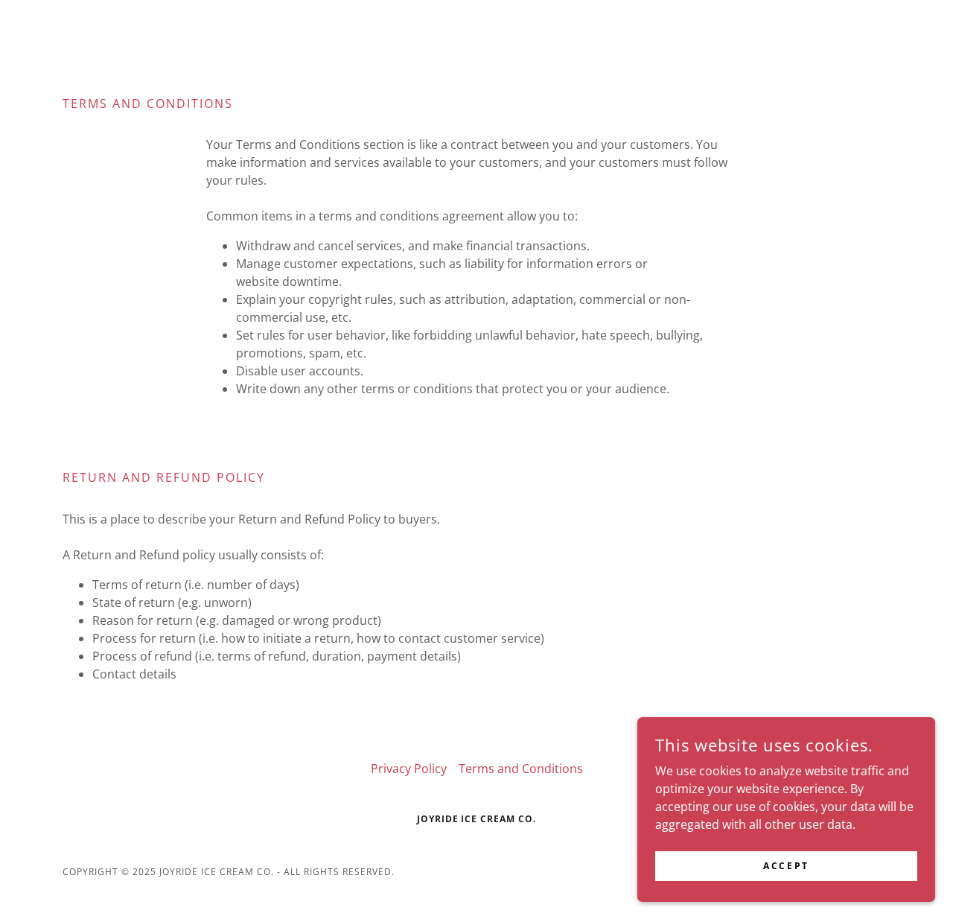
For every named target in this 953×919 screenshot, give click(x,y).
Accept (786, 865)
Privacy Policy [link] (409, 768)
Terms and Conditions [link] (521, 768)
